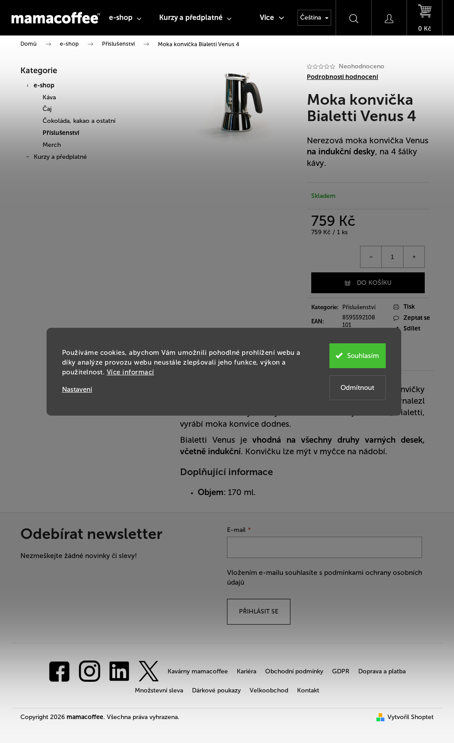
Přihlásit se (258, 611)
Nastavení (77, 389)
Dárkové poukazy (216, 690)
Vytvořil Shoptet (410, 717)
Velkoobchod (269, 690)
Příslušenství (61, 133)
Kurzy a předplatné (60, 157)
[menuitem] (125, 17)
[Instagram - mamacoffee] (89, 671)
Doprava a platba (382, 671)
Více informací (130, 372)
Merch (52, 145)
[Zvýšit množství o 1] (413, 256)
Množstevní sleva (159, 690)
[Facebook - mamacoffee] (59, 671)
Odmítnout (357, 388)
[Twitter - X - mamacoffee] (148, 671)
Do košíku (374, 283)
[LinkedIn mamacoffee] (119, 671)
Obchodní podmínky (294, 671)
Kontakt (308, 690)
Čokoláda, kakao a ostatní (79, 121)
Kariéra (246, 671)
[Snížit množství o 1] (371, 256)
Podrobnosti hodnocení (342, 77)
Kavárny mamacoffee (198, 671)
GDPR (340, 671)
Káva (49, 97)
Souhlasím (363, 356)
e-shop (44, 85)
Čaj (47, 109)
